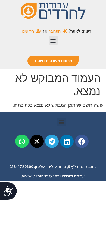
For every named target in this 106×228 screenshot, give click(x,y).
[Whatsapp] (22, 141)
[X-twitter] (37, 141)
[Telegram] (52, 141)
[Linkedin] (67, 141)
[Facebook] (82, 141)
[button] (53, 40)
